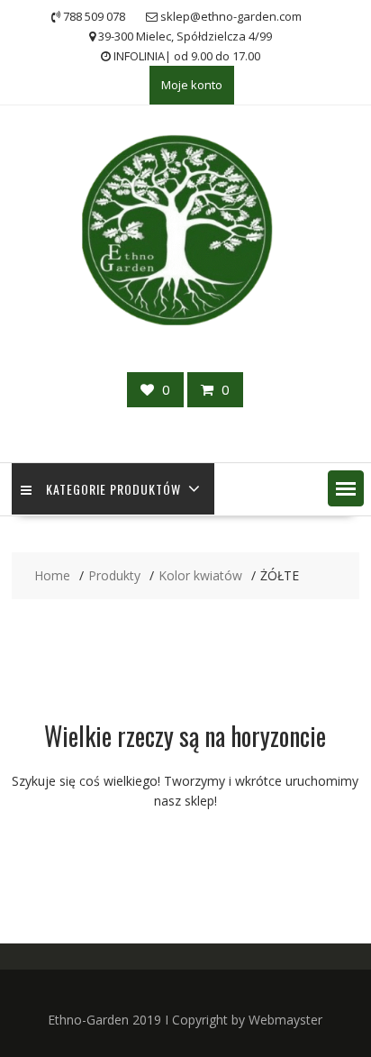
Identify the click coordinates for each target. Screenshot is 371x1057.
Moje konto (191, 85)
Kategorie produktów (113, 488)
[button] (346, 488)
